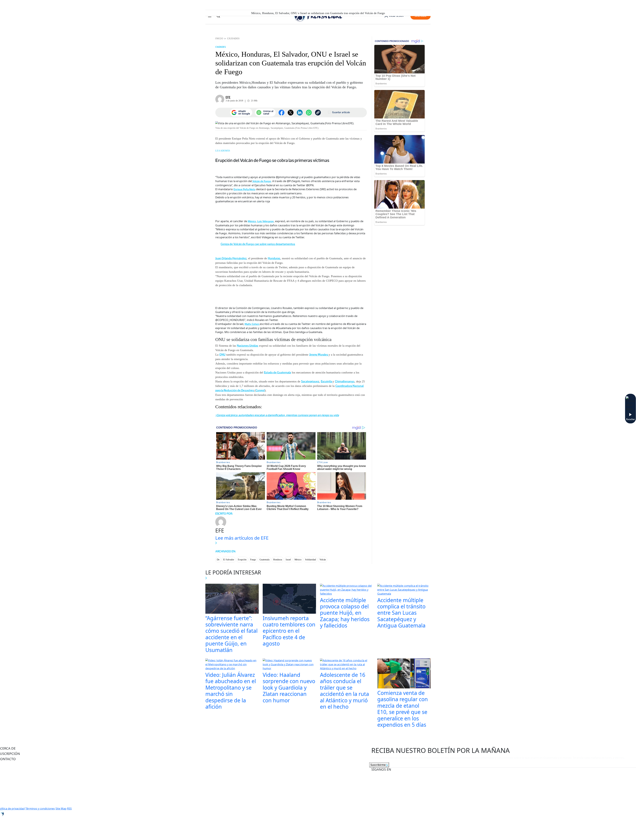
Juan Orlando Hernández (230, 258)
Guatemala (264, 559)
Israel (288, 559)
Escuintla (327, 381)
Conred (260, 390)
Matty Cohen (252, 324)
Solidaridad (310, 559)
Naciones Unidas (247, 345)
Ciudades (233, 38)
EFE (228, 97)
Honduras (274, 258)
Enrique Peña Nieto (244, 189)
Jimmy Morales (319, 354)
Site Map (60, 808)
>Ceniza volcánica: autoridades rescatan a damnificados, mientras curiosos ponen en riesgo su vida (277, 415)
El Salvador (228, 559)
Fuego (253, 559)
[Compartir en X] (290, 112)
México (252, 221)
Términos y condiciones (40, 808)
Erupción (242, 559)
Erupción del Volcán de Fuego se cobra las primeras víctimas (272, 160)
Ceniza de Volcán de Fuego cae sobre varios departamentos (258, 244)
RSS (69, 808)
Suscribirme (378, 765)
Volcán (322, 559)
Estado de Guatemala (277, 372)
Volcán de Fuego (261, 181)
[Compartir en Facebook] (281, 112)
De (218, 559)
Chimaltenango (344, 381)
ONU (222, 354)
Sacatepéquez (310, 381)
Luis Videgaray (265, 221)
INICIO (219, 38)
